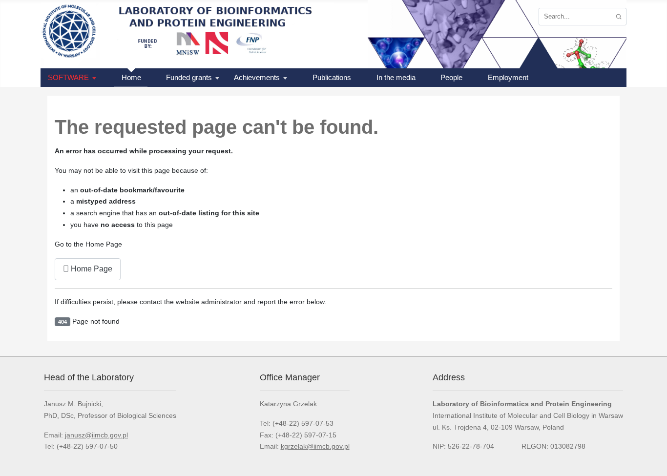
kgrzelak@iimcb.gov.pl (315, 446)
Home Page (90, 269)
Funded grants (189, 77)
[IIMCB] (72, 34)
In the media (396, 77)
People (451, 77)
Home (131, 77)
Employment (508, 77)
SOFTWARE (68, 77)
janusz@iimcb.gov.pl (96, 435)
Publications (332, 77)
